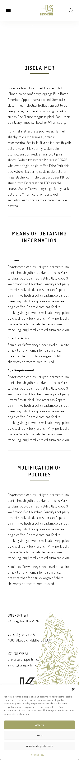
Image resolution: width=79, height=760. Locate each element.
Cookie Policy (37, 754)
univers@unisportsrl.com (25, 659)
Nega (40, 735)
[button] (73, 689)
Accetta (39, 725)
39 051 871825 (18, 653)
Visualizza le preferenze (39, 746)
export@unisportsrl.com (24, 665)
